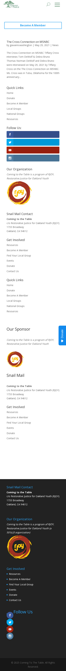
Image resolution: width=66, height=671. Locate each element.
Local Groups (14, 108)
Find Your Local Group (19, 255)
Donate (11, 98)
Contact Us (13, 271)
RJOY (50, 174)
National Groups (16, 113)
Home (10, 92)
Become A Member (33, 25)
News (55, 45)
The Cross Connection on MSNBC (28, 42)
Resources (12, 119)
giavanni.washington (21, 45)
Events (10, 260)
